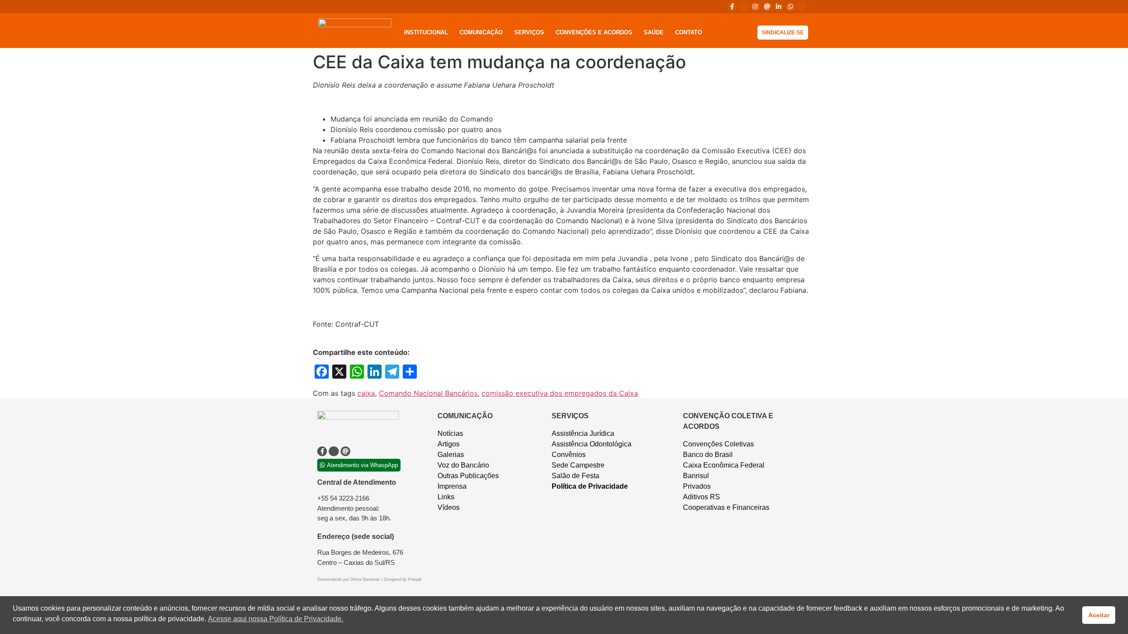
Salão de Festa (575, 475)
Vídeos (449, 507)
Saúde (654, 32)
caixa (366, 393)
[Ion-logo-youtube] (802, 6)
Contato (688, 32)
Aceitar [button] (1098, 615)
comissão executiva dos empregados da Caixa (560, 393)
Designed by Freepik (403, 579)
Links (446, 497)
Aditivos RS (701, 497)
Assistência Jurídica (583, 433)
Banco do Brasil (708, 454)
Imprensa (452, 486)
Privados (697, 486)
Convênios (569, 454)
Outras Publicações (468, 475)
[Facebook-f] (732, 6)
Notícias (450, 433)
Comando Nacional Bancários (428, 393)
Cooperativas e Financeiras (726, 507)
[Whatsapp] (790, 6)
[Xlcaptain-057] (744, 6)
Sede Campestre (578, 465)
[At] (767, 6)
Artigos (449, 444)
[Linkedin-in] (778, 6)
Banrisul (696, 475)
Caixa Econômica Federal (723, 465)
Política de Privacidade (590, 486)
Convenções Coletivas (718, 444)
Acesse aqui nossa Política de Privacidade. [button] (275, 619)
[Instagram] (755, 6)
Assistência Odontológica (591, 444)
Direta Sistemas (365, 579)
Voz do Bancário (463, 465)
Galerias (451, 454)
